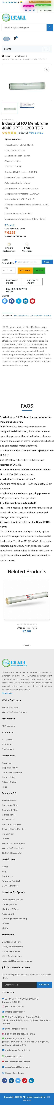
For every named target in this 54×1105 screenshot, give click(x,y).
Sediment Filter (10, 810)
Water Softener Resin (13, 843)
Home (7, 56)
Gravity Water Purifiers (14, 829)
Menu (7, 48)
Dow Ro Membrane (11, 941)
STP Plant (7, 744)
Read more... (7, 693)
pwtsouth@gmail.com (16, 1028)
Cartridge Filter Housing (14, 918)
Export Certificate (14, 1073)
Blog (4, 871)
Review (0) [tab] (47, 316)
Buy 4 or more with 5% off (16, 290)
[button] (23, 645)
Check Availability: (8, 261)
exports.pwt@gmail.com (17, 1067)
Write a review (36, 132)
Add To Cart (25, 270)
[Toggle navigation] (46, 48)
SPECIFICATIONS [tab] (36, 316)
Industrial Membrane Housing (17, 961)
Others (5, 838)
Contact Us (7, 876)
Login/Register (47, 10)
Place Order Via (9, 2)
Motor (5, 928)
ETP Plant (7, 739)
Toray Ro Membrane (12, 946)
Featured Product (11, 881)
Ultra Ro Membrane (12, 956)
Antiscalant (8, 913)
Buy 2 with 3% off (11, 281)
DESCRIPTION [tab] (7, 316)
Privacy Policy (9, 782)
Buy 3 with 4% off (32, 281)
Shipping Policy (10, 767)
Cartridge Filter (10, 805)
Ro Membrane (9, 800)
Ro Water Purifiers (11, 824)
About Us (6, 763)
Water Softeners (11, 707)
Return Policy (9, 777)
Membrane (20, 56)
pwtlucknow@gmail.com (17, 1050)
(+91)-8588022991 (44, 5)
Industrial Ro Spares (12, 899)
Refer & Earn (28, 6)
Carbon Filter (8, 814)
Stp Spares (8, 749)
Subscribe (44, 985)
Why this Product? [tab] (21, 316)
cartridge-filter (10, 904)
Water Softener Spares (14, 712)
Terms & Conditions (12, 772)
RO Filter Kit (8, 819)
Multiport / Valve (10, 909)
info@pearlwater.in (15, 1011)
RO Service (7, 833)
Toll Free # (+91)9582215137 (41, 2)
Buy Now (39, 270)
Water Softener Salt (12, 848)
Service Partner (10, 885)
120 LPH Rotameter (12, 853)
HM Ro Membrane (11, 951)
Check (47, 261)
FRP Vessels (8, 726)
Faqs (4, 786)
